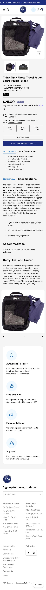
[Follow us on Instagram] (34, 552)
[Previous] (4, 336)
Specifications (27, 179)
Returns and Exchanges (8, 565)
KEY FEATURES (9, 151)
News (5, 575)
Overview (9, 179)
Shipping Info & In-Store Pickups (11, 559)
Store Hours (8, 554)
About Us (7, 550)
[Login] (38, 9)
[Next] (42, 336)
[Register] (40, 494)
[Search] (8, 9)
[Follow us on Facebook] (28, 552)
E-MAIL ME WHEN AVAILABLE (23, 143)
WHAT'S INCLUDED (27, 151)
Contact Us (8, 571)
